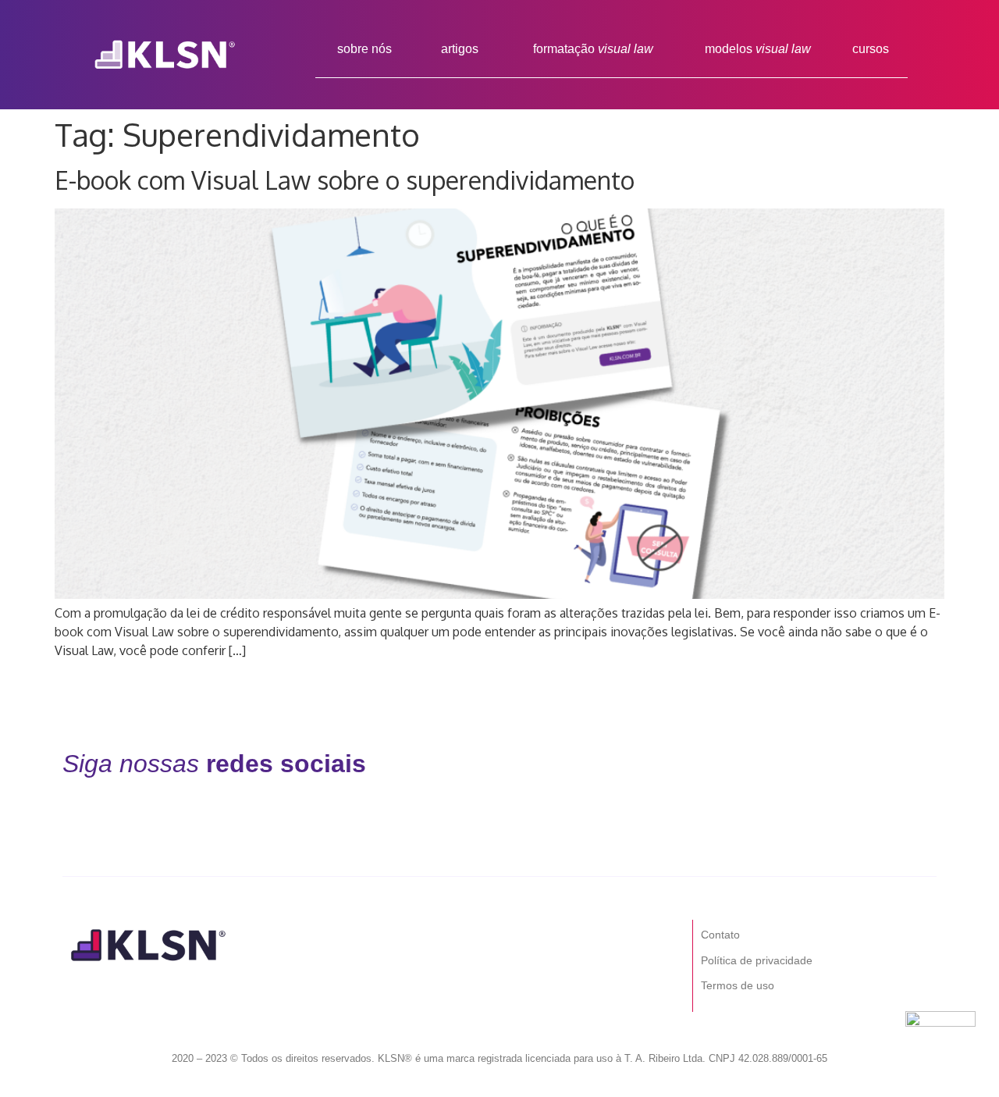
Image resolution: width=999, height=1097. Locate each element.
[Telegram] (849, 763)
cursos (870, 48)
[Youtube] (769, 763)
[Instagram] (608, 763)
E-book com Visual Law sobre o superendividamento (345, 180)
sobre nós (364, 48)
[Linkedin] (688, 763)
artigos (459, 48)
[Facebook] (527, 763)
